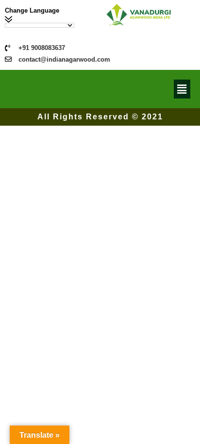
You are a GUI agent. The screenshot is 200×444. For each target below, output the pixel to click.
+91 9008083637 (41, 47)
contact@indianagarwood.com (64, 59)
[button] (182, 89)
